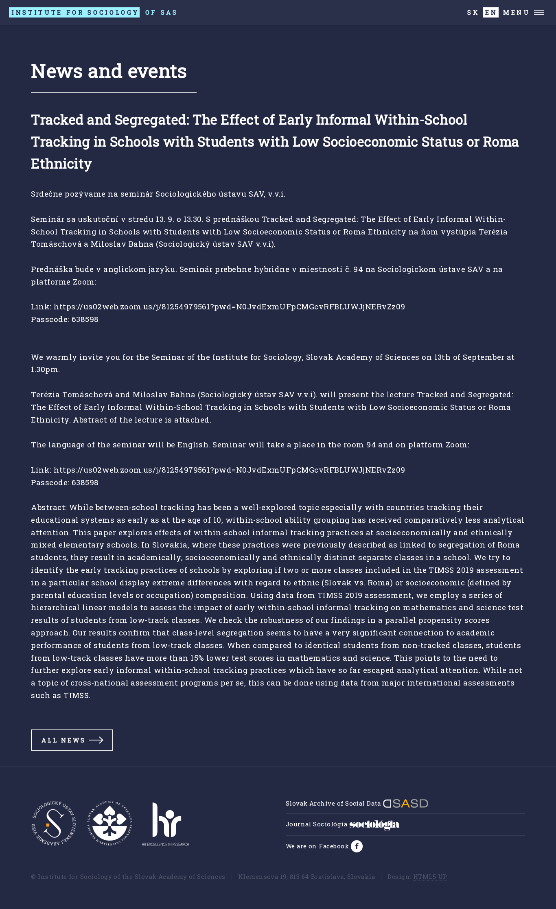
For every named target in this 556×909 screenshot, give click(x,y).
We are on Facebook (318, 846)
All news (63, 740)
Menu (516, 12)
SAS (94, 12)
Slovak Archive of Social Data (334, 803)
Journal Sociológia (317, 824)
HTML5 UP (430, 876)
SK (473, 12)
